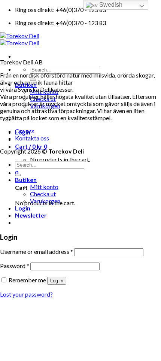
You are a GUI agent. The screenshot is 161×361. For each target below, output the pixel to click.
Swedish (110, 4)
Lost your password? (26, 294)
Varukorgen (45, 200)
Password (14, 265)
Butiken (26, 179)
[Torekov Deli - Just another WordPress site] (19, 39)
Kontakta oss (32, 138)
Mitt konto (44, 186)
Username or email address (36, 251)
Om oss (24, 130)
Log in (56, 280)
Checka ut (43, 193)
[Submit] (18, 175)
